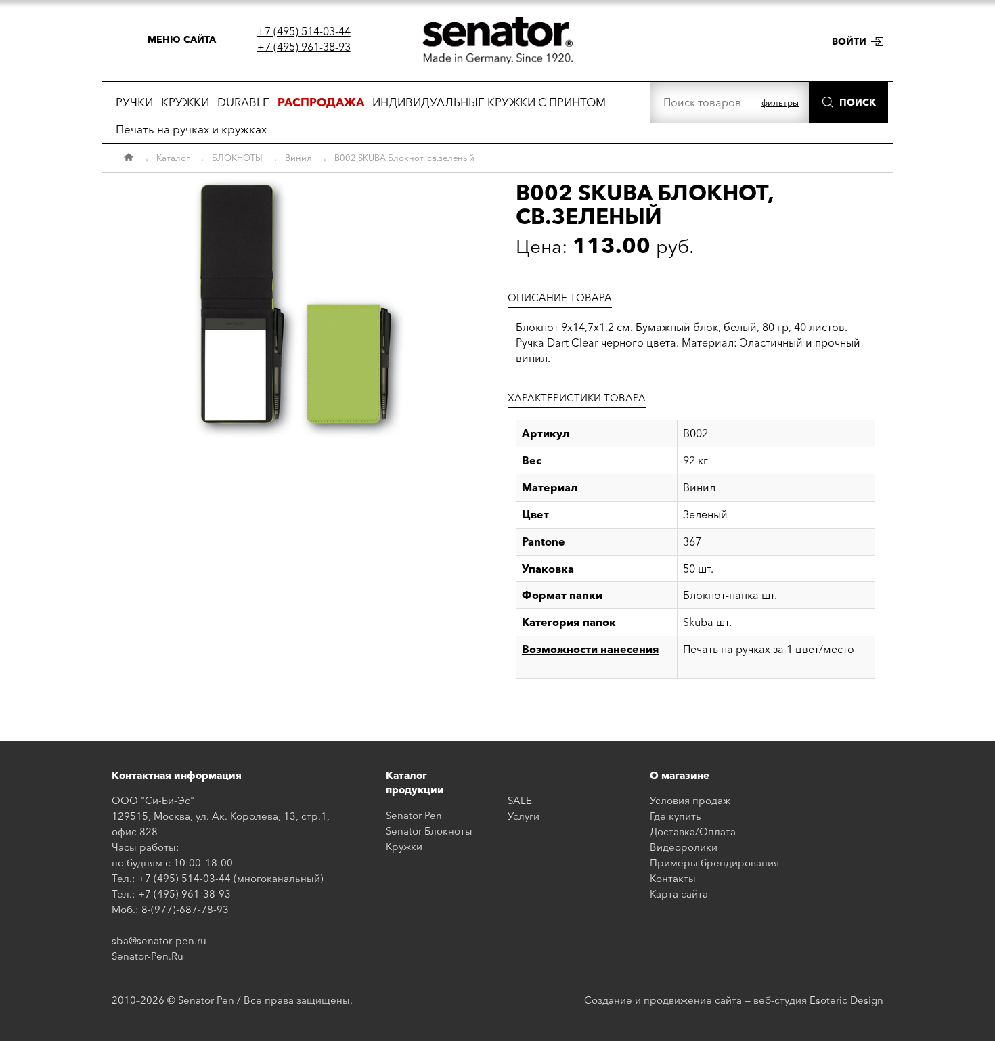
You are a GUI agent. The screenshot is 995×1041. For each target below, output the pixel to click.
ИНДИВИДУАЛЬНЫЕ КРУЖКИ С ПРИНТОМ (489, 102)
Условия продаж (690, 800)
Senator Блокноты (429, 830)
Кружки (404, 846)
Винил (298, 157)
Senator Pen (414, 815)
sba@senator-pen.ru (159, 940)
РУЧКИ (134, 102)
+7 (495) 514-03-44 (304, 31)
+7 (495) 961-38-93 (304, 46)
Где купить (675, 816)
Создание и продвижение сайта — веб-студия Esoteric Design (733, 1000)
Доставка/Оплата (693, 831)
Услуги (523, 816)
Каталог (173, 157)
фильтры (780, 102)
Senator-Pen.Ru (147, 956)
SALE (520, 800)
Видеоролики (683, 847)
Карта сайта (679, 893)
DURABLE (243, 102)
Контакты (673, 878)
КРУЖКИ (185, 102)
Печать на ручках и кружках (191, 129)
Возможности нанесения (590, 649)
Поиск (857, 102)
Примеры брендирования (714, 862)
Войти (849, 41)
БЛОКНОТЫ (237, 157)
